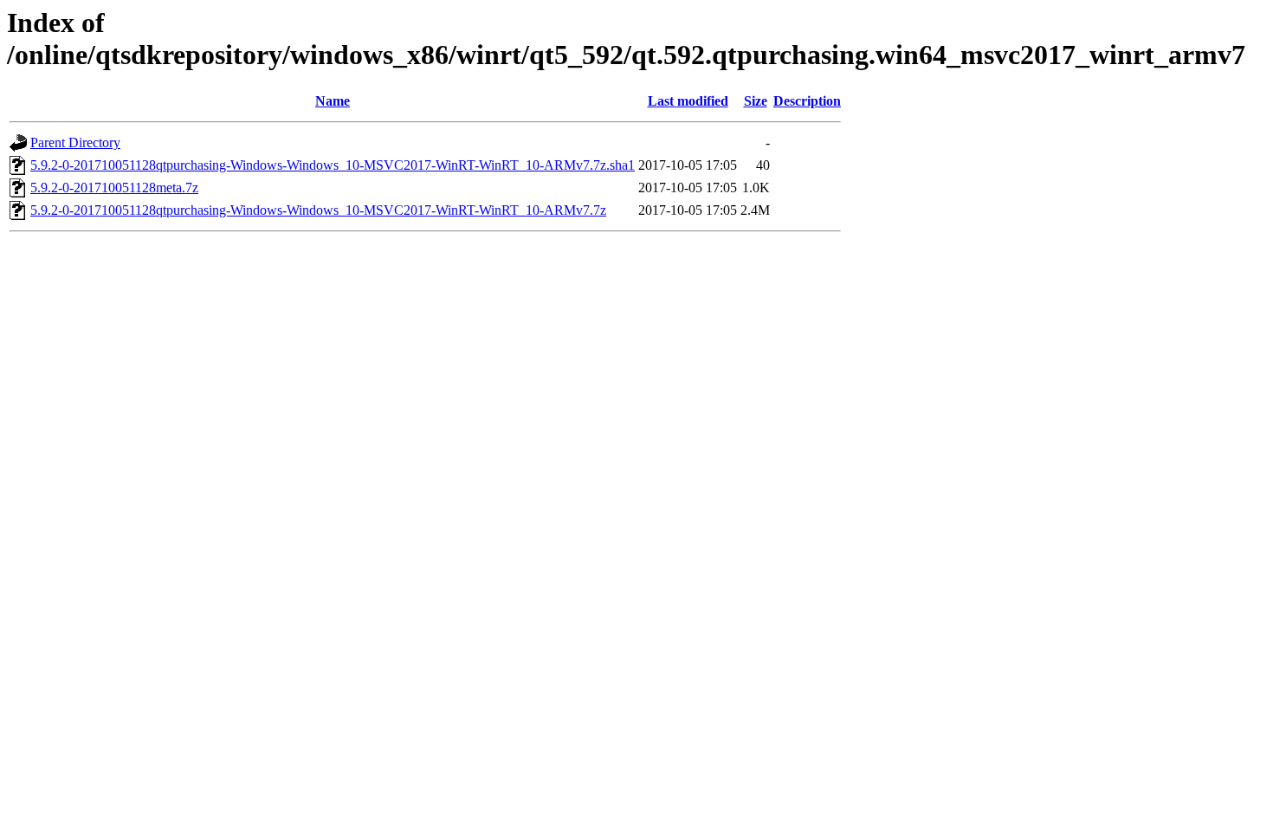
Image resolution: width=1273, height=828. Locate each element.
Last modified (688, 101)
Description (807, 101)
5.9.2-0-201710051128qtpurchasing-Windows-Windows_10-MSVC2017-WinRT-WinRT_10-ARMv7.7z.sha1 (332, 165)
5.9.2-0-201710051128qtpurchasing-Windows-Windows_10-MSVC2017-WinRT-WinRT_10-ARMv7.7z (318, 210)
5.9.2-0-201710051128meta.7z (114, 187)
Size (755, 101)
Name (332, 101)
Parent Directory (75, 142)
